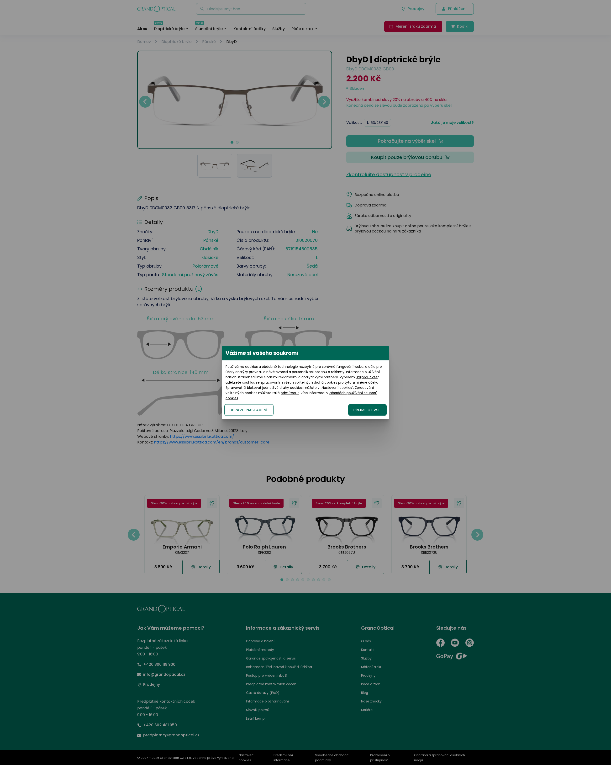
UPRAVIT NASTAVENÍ (248, 409)
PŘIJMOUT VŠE (366, 409)
